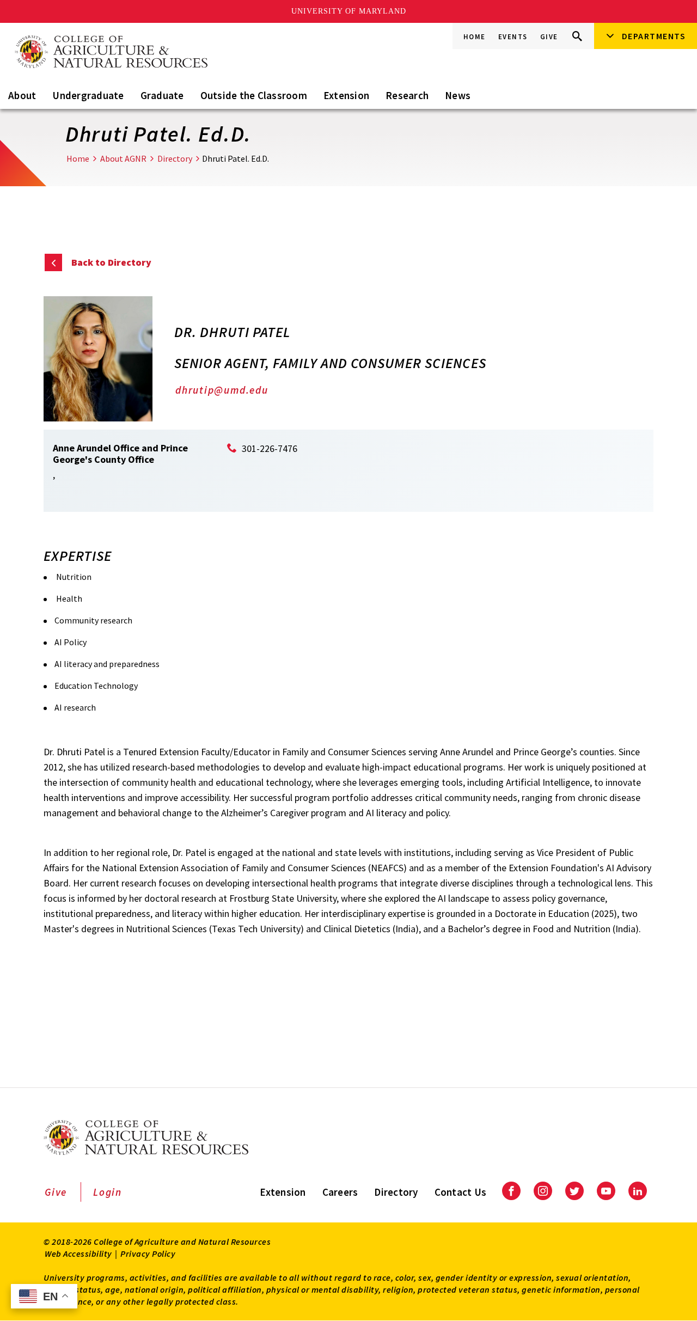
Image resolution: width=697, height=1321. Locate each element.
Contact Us (461, 1191)
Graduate (162, 95)
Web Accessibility (78, 1253)
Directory (174, 158)
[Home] (110, 52)
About (22, 95)
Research (407, 95)
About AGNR (123, 158)
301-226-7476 (269, 448)
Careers (340, 1191)
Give (549, 36)
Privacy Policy (147, 1253)
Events (513, 36)
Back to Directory (111, 262)
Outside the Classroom (253, 95)
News (457, 95)
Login (107, 1191)
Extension (346, 95)
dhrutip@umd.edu (221, 389)
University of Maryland (348, 11)
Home (474, 36)
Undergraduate (88, 95)
